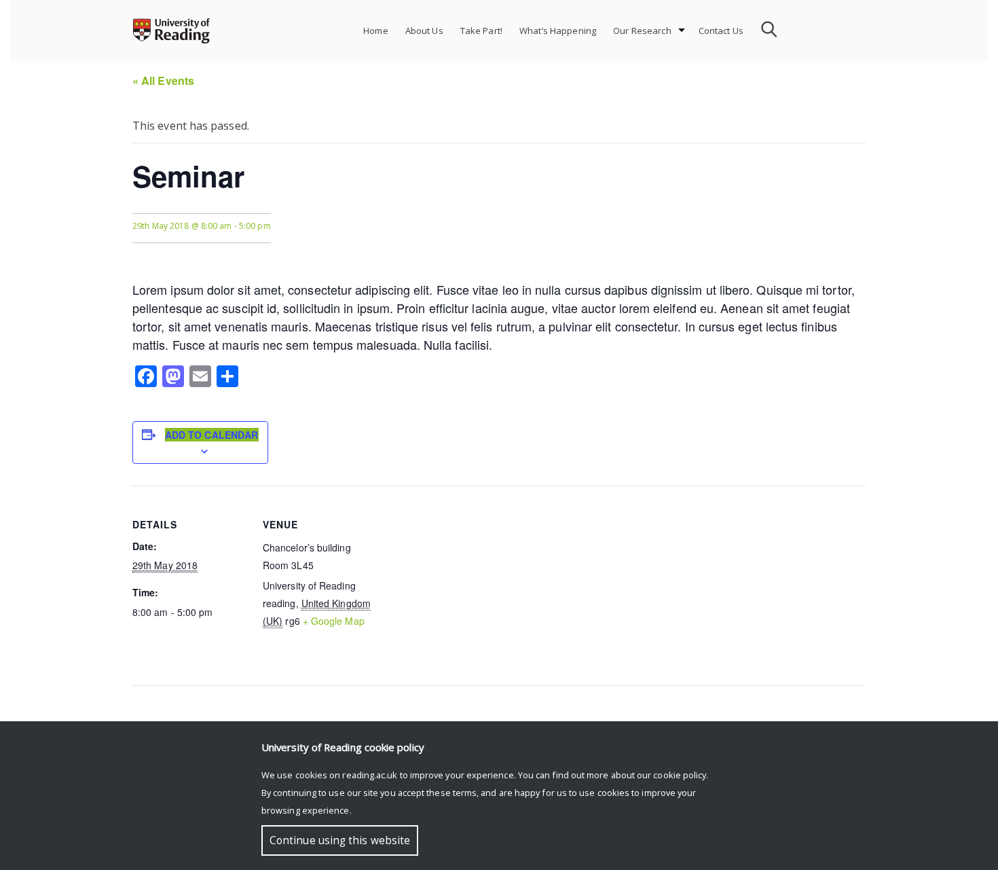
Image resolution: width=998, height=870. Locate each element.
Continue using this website (340, 840)
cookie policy (679, 775)
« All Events (163, 80)
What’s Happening (557, 30)
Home (375, 30)
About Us (424, 30)
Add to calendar (212, 434)
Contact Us (721, 30)
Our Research (642, 30)
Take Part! (481, 30)
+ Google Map (334, 621)
